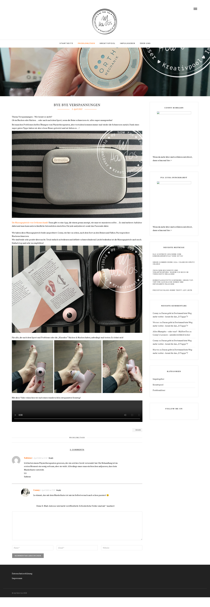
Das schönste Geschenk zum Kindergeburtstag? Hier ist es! (168, 255)
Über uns (145, 43)
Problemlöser (86, 43)
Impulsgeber (127, 43)
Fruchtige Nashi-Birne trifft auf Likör (172, 290)
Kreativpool (107, 43)
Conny (155, 313)
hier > (169, 160)
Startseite (66, 43)
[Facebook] (172, 414)
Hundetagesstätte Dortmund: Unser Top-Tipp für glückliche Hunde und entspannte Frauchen (173, 282)
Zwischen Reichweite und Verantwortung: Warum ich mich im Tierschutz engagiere (170, 272)
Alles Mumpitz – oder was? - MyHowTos (171, 331)
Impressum (17, 578)
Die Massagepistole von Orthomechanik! (30, 222)
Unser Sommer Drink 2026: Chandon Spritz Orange (174, 263)
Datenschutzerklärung (22, 573)
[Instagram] (18, 8)
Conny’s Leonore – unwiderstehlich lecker (171, 334)
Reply (51, 458)
